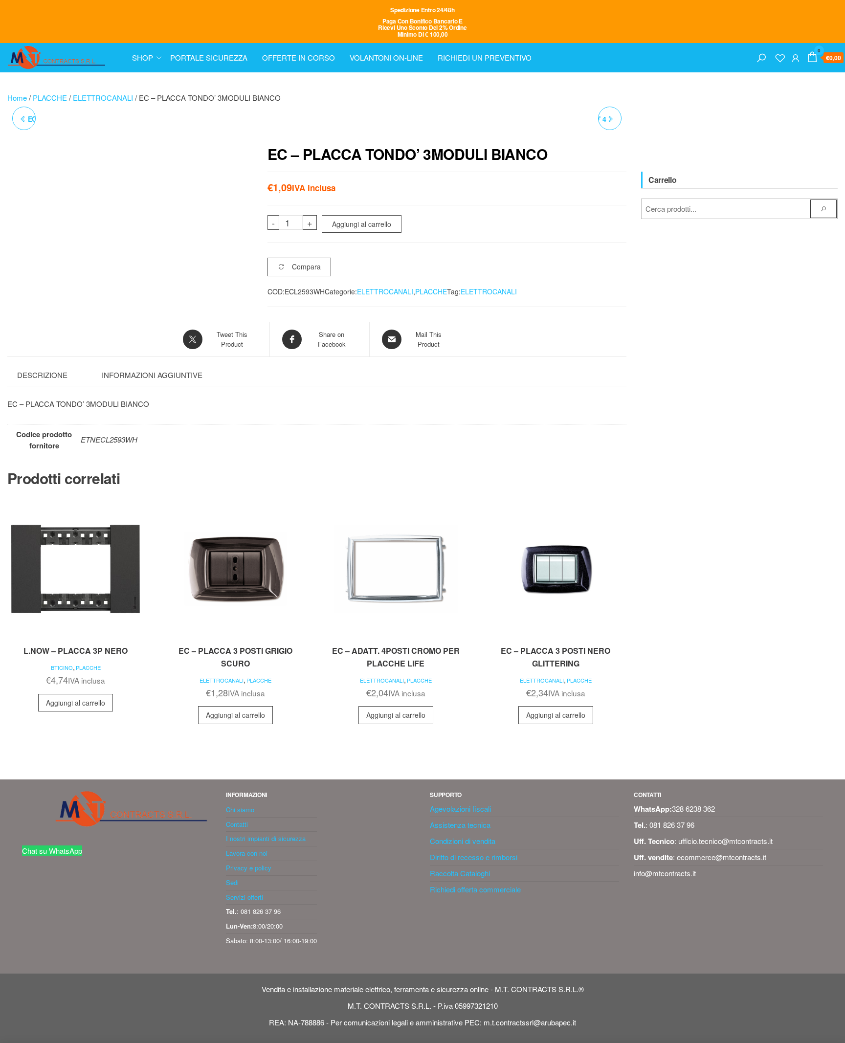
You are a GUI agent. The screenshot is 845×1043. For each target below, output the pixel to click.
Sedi (232, 882)
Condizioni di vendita (462, 841)
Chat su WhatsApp (52, 850)
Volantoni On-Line (386, 57)
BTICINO (62, 667)
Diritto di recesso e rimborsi (473, 857)
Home (17, 97)
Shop (142, 57)
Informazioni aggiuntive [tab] (152, 375)
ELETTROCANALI (103, 97)
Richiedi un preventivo (485, 57)
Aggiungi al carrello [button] (75, 703)
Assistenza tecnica (460, 825)
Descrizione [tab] (42, 375)
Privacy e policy (248, 867)
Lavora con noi (246, 853)
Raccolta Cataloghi (460, 873)
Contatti (237, 824)
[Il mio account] (795, 56)
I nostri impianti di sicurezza (266, 838)
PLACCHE (50, 97)
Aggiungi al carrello (361, 224)
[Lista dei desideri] (780, 56)
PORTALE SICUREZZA (208, 57)
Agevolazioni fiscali (460, 808)
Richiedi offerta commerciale (475, 889)
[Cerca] (761, 56)
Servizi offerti (244, 897)
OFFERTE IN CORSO (298, 57)
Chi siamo (240, 809)
